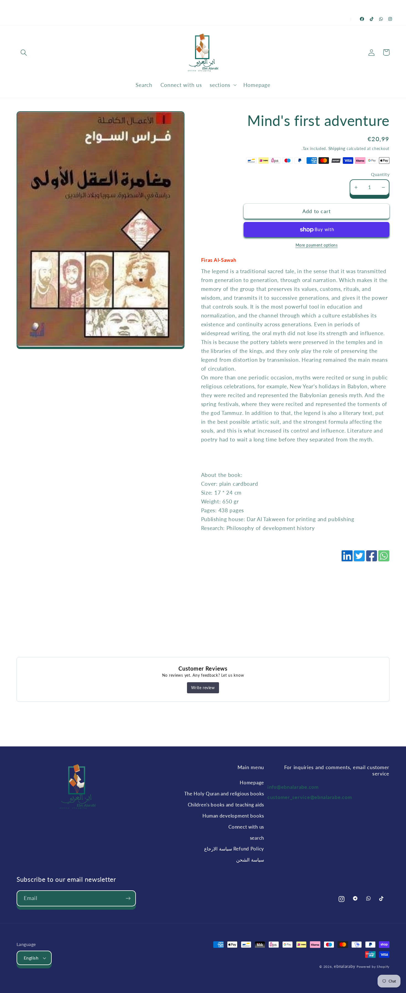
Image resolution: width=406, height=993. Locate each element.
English (31, 957)
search (257, 838)
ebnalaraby (344, 966)
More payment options (317, 245)
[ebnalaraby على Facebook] (362, 19)
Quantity (380, 174)
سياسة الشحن (250, 860)
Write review (203, 687)
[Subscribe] (128, 898)
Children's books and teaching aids (226, 805)
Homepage (252, 782)
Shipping (337, 148)
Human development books (233, 816)
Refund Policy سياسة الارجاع (234, 849)
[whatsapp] (383, 558)
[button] (24, 52)
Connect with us (246, 827)
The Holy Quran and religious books (224, 794)
